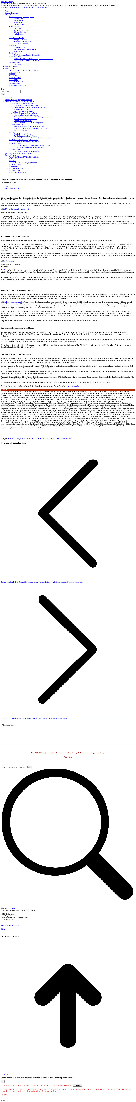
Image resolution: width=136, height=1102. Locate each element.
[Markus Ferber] (47, 730)
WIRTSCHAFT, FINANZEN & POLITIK (48, 439)
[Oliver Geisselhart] (112, 730)
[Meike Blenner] (30, 730)
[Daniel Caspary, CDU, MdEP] (39, 730)
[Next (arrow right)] (4, 1100)
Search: (4, 767)
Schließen (4, 1095)
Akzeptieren (77, 1085)
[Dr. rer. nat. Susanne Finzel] (22, 730)
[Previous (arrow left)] (2, 1100)
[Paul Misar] (22, 739)
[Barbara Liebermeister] (6, 739)
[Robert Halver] (88, 730)
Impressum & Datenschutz (10, 925)
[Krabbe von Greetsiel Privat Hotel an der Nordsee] (55, 730)
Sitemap (3, 929)
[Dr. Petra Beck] (30, 739)
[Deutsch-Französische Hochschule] (6, 730)
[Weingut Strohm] (63, 730)
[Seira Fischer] (71, 730)
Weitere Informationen (64, 1085)
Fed (5, 270)
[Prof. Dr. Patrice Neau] (14, 739)
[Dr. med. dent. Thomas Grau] (96, 730)
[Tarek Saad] (104, 730)
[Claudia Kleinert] (129, 730)
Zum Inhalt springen (7, 2)
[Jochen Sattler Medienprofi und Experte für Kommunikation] (14, 730)
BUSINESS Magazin (15, 439)
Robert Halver (28, 439)
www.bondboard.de (73, 386)
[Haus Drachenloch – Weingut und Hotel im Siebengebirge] (80, 730)
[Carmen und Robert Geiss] (120, 730)
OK (3, 1081)
